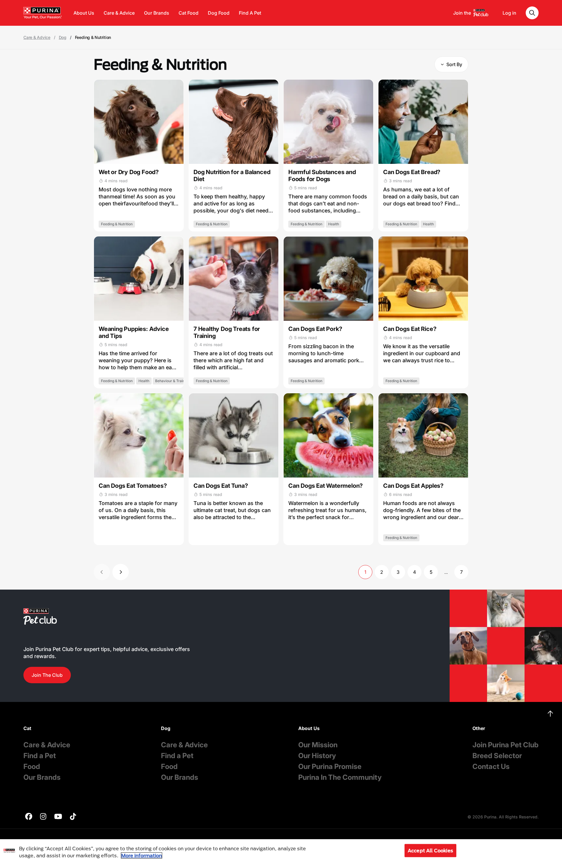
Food (31, 766)
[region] (281, 850)
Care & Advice (119, 13)
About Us (83, 13)
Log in (509, 13)
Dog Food (218, 13)
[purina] (28, 817)
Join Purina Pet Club (505, 745)
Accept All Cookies (430, 850)
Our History (317, 755)
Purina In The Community (340, 777)
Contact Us (491, 766)
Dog (62, 37)
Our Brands (156, 13)
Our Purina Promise (329, 766)
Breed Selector (497, 755)
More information (141, 855)
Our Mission (317, 745)
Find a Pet (39, 755)
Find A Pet (250, 13)
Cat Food (188, 13)
